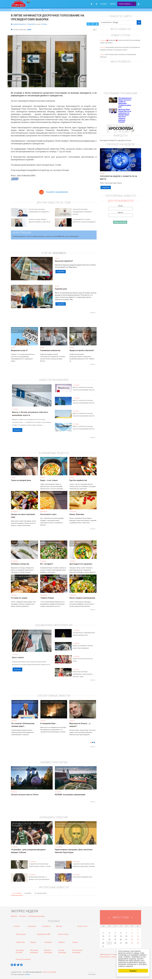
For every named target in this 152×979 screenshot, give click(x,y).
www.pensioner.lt (106, 954)
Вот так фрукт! (46, 564)
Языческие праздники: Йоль (82, 877)
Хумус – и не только (49, 480)
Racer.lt (114, 957)
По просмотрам (40, 893)
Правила (61, 942)
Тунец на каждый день (21, 480)
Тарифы (33, 942)
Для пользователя (120, 200)
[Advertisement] (53, 319)
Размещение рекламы (36, 916)
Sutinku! (133, 970)
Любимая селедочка (20, 564)
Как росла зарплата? (64, 261)
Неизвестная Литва (21, 768)
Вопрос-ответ (82, 926)
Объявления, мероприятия (26, 632)
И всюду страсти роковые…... (82, 723)
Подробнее (60, 271)
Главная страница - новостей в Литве (26, 10)
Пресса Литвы (63, 934)
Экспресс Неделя (17, 459)
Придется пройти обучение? (81, 350)
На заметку (46, 926)
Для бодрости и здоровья (80, 564)
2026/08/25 (59, 253)
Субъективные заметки (29, 702)
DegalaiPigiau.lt (105, 957)
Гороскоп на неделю (111, 150)
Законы (75, 942)
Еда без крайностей (78, 480)
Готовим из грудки (19, 598)
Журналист (33, 259)
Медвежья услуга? (19, 350)
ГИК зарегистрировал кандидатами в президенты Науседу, (82, 212)
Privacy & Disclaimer (49, 972)
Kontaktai (104, 4)
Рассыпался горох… (49, 514)
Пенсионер (18, 387)
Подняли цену (61, 289)
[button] (15, 712)
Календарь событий (22, 823)
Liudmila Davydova (19, 24)
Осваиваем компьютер (50, 350)
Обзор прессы (21, 934)
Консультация (19, 259)
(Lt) (135, 2)
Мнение (59, 926)
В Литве (46, 10)
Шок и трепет (18, 657)
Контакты (22, 916)
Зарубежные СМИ (43, 934)
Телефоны (48, 942)
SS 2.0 (28, 974)
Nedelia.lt (14, 916)
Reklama (113, 4)
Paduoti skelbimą (124, 4)
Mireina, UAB (93, 972)
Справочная (20, 942)
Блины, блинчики (76, 514)
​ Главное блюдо (47, 598)
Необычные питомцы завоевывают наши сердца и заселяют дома (83, 674)
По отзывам (16, 893)
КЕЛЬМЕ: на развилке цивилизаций (70, 795)
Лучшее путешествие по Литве (25, 795)
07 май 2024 (31, 24)
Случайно (28, 893)
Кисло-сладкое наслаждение (82, 598)
